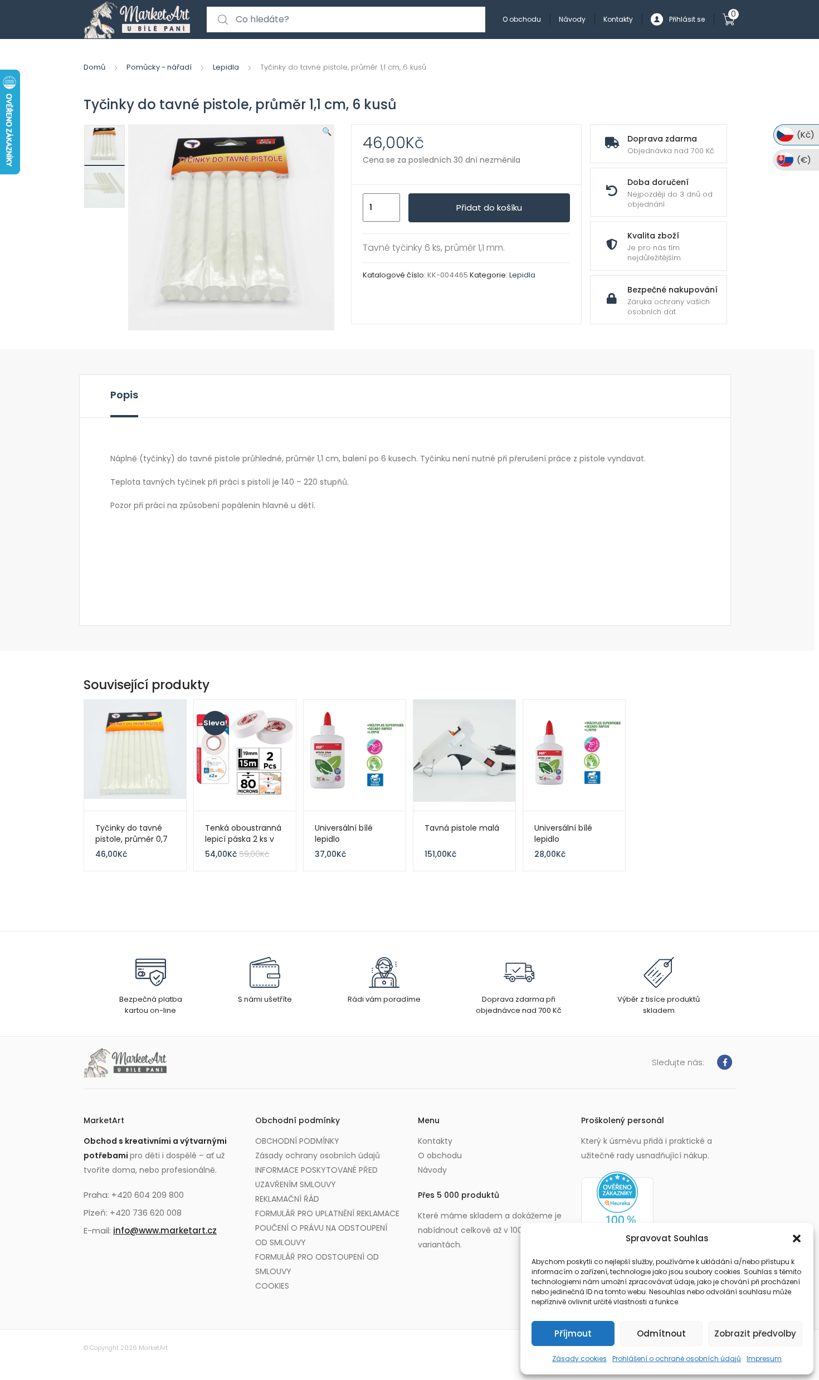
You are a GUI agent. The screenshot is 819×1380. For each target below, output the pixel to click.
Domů (94, 67)
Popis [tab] (124, 395)
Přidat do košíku (489, 207)
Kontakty (618, 19)
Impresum (764, 1358)
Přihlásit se (687, 19)
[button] (796, 1238)
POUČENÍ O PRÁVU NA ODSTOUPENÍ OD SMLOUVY (321, 1235)
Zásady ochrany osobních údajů (317, 1155)
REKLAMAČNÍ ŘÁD (287, 1199)
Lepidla (226, 67)
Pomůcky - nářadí (159, 67)
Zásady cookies (579, 1358)
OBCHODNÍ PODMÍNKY (297, 1141)
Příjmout (573, 1333)
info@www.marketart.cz (165, 1230)
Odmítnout (661, 1333)
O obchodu (522, 19)
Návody (572, 19)
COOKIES (272, 1285)
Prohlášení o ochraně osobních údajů (676, 1358)
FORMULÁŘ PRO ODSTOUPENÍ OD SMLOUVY (317, 1264)
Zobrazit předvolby (755, 1333)
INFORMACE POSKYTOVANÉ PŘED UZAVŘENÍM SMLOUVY (316, 1177)
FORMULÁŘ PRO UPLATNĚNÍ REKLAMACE (327, 1213)
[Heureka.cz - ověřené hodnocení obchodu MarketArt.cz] (617, 1215)
